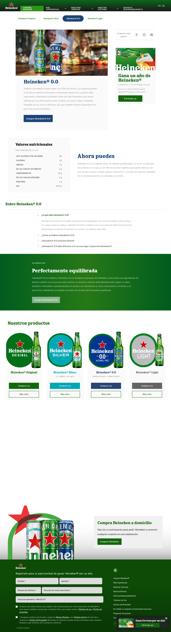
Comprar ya (24, 385)
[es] (11, 5)
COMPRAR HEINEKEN (27, 8)
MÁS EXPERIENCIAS (52, 8)
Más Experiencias (120, 582)
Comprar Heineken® (121, 578)
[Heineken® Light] (147, 349)
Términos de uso (85, 609)
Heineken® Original (26, 18)
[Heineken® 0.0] (106, 349)
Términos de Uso (80, 617)
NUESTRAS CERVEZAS (76, 8)
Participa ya (130, 98)
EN (159, 5)
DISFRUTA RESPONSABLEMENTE (133, 8)
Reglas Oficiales (62, 617)
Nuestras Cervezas (120, 587)
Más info (24, 394)
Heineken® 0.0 (73, 18)
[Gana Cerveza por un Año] (126, 623)
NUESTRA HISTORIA (102, 8)
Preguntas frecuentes (122, 613)
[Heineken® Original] (23, 349)
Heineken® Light (95, 18)
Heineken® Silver (51, 18)
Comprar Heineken (109, 541)
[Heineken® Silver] (64, 349)
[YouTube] (151, 34)
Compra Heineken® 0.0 (38, 118)
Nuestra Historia (119, 591)
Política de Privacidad (38, 620)
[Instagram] (144, 34)
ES (163, 5)
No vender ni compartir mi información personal (132, 609)
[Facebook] (136, 34)
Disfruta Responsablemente (124, 596)
